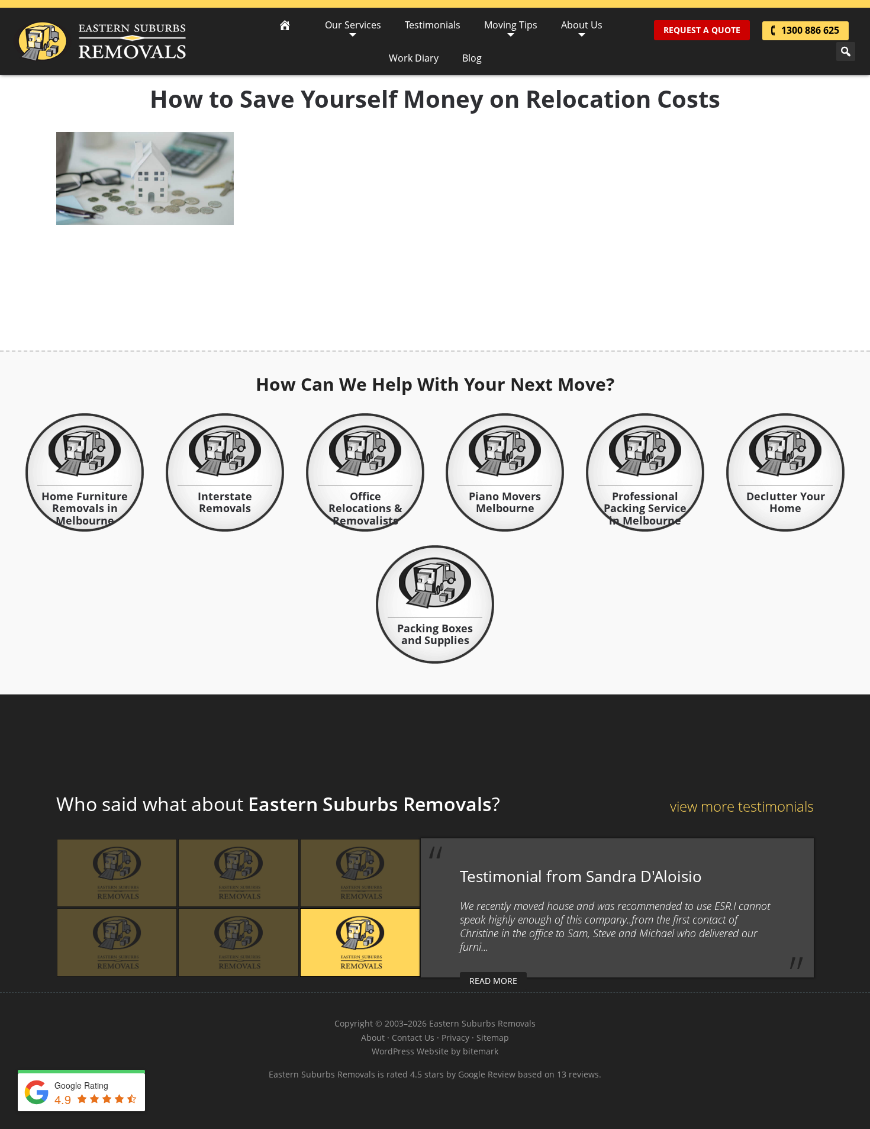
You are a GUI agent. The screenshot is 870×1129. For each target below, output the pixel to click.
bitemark (480, 1051)
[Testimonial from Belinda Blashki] (238, 942)
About (373, 1037)
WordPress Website (410, 1051)
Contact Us (413, 1037)
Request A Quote (701, 30)
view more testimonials (742, 806)
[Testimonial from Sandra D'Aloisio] (360, 942)
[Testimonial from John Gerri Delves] (117, 942)
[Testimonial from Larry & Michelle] (238, 873)
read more (493, 980)
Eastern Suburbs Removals (100, 41)
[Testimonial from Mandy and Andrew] (117, 873)
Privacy (455, 1037)
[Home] (284, 24)
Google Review (486, 1074)
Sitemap (492, 1037)
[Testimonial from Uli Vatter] (360, 873)
